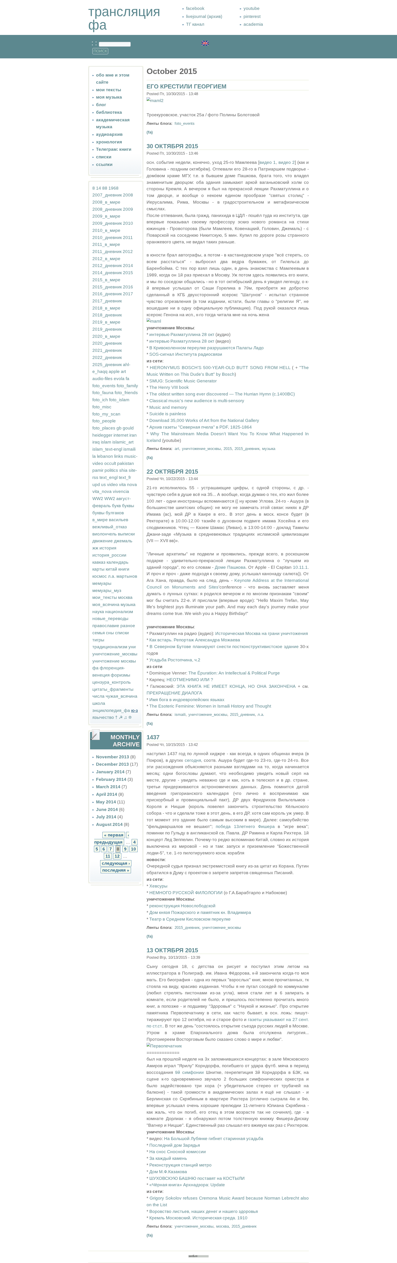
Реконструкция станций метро (180, 1165)
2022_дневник (107, 357)
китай (111, 569)
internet (120, 435)
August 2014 (109, 824)
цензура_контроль (111, 682)
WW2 (97, 498)
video (112, 484)
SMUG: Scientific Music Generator (183, 380)
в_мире (100, 519)
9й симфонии (189, 1072)
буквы (128, 505)
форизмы (120, 675)
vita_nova (102, 491)
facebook (195, 8)
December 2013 (112, 764)
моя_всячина (105, 604)
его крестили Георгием (187, 86)
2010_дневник (107, 237)
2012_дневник (107, 265)
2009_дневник (107, 223)
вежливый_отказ (109, 526)
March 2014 (108, 786)
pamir (97, 470)
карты (98, 569)
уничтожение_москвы (114, 653)
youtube (252, 8)
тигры (98, 639)
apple (114, 371)
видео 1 (267, 162)
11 (107, 856)
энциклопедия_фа (111, 710)
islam (106, 442)
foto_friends (126, 392)
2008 (128, 195)
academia (253, 24)
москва (125, 597)
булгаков (115, 512)
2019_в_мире (106, 322)
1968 (113, 188)
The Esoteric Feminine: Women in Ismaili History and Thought (210, 706)
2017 (128, 293)
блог (101, 104)
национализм (119, 611)
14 (98, 188)
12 (117, 856)
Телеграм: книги (113, 149)
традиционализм (109, 646)
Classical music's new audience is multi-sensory (196, 400)
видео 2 (286, 162)
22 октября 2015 (172, 471)
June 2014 (107, 809)
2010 (128, 223)
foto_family (127, 385)
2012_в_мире (106, 258)
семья (98, 632)
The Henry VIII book (169, 387)
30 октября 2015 (172, 146)
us (103, 484)
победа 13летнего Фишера (245, 826)
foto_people (104, 420)
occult (110, 463)
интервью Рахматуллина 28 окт (181, 334)
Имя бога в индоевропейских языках (186, 699)
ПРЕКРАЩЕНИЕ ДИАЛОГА (174, 693)
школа (98, 703)
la (94, 456)
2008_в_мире (106, 202)
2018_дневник (107, 315)
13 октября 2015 (172, 950)
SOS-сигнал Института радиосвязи (185, 354)
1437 (153, 737)
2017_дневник (107, 301)
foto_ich (100, 399)
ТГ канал (195, 24)
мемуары (101, 583)
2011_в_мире (106, 244)
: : (95, 43)
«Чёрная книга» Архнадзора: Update (187, 1184)
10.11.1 (300, 567)
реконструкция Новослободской (182, 905)
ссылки (104, 164)
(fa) (150, 132)
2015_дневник (107, 286)
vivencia (121, 491)
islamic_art (122, 442)
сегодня (193, 760)
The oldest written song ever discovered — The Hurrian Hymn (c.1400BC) (222, 394)
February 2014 (111, 779)
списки (103, 156)
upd (96, 484)
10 (133, 849)
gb (119, 428)
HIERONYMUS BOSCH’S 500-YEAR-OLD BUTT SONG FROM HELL (220, 367)
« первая (113, 835)
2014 (128, 265)
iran (133, 435)
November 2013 (112, 756)
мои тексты (108, 89)
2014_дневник (107, 272)
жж (95, 548)
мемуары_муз (106, 590)
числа (98, 696)
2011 (128, 237)
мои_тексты (104, 597)
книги (123, 569)
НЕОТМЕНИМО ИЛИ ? (190, 679)
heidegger (102, 435)
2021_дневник (107, 350)
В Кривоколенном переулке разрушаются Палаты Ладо (206, 347)
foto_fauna (102, 392)
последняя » (115, 870)
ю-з (134, 710)
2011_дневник (107, 251)
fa (127, 378)
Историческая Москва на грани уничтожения (261, 633)
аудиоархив (109, 134)
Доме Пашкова (230, 567)
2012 (128, 251)
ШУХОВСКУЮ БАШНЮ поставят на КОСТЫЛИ (197, 1178)
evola (119, 378)
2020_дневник (107, 343)
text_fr (125, 477)
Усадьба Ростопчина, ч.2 (174, 659)
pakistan (125, 463)
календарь (117, 562)
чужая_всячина (121, 696)
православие (105, 625)
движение (102, 540)
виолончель (104, 534)
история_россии (109, 555)
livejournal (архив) (204, 16)
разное (127, 625)
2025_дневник (107, 364)
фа (95, 668)
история (107, 548)
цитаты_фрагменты (112, 689)
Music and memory (168, 407)
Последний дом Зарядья (174, 1145)
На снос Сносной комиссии (177, 1151)
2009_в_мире (106, 216)
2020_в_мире (106, 336)
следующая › (116, 863)
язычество (103, 717)
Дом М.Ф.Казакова (168, 1171)
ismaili (129, 449)
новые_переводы (110, 618)
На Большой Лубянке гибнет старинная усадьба (213, 1138)
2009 (128, 209)
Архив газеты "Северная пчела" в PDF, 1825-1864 (200, 427)
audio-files (102, 378)
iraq (96, 442)
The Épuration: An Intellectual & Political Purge (234, 673)
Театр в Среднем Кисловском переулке (190, 919)
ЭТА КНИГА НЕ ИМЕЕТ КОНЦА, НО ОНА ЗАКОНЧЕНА (235, 686)
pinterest (252, 16)
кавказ (98, 562)
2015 (128, 272)
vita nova (128, 484)
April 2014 (106, 794)
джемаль (123, 540)
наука (98, 611)
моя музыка (109, 97)
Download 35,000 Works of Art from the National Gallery (204, 420)
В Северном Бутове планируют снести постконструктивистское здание (225, 646)
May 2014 (106, 801)
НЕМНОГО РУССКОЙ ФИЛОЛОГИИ (186, 892)
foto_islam (119, 399)
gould (128, 428)
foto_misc (101, 406)
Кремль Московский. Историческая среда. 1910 (198, 1217)
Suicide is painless (167, 413)
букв (116, 505)
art (123, 371)
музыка (128, 604)
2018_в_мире (106, 308)
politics (111, 470)
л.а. (111, 576)
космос (99, 576)
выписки (126, 534)
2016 (128, 286)
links (118, 456)
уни (132, 646)
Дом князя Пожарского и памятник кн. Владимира (200, 912)
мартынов (126, 576)
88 (104, 188)
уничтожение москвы (114, 661)
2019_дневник (107, 329)
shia (123, 470)
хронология (109, 141)
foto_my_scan (106, 414)
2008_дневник (107, 209)
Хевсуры (158, 886)
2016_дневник (107, 293)
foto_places (103, 428)
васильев (118, 519)
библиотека (109, 112)
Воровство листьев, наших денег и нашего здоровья (203, 1211)
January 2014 (110, 771)
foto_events (104, 385)
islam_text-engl (107, 449)
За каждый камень (168, 1158)
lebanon (105, 456)
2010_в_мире (106, 230)
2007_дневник (107, 195)
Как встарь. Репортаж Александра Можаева (194, 639)
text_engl (108, 477)
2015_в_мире (106, 279)
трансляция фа (124, 18)
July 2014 (106, 816)
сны (110, 632)
